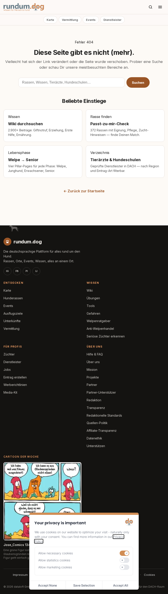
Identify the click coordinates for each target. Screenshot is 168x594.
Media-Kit (10, 392)
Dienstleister (112, 19)
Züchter (9, 354)
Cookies (149, 574)
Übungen (93, 298)
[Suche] (150, 7)
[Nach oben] (157, 585)
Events (91, 19)
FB (17, 271)
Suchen (138, 82)
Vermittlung (70, 19)
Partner (92, 385)
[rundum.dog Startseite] (24, 7)
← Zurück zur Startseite (84, 191)
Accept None (47, 585)
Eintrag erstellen (15, 377)
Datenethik (94, 438)
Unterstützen (96, 446)
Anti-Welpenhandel (100, 328)
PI (27, 271)
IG (7, 271)
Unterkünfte (12, 321)
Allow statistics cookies (54, 560)
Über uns (93, 362)
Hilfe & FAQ (95, 354)
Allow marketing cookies (55, 567)
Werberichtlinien (15, 385)
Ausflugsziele (13, 313)
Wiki (90, 290)
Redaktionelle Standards (104, 415)
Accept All (120, 585)
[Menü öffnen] (160, 7)
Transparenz (96, 408)
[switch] (124, 553)
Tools (91, 306)
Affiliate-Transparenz (102, 430)
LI (36, 271)
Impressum (20, 574)
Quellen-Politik (97, 423)
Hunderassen (13, 298)
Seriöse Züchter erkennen (106, 336)
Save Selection (84, 585)
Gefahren (93, 313)
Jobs (7, 369)
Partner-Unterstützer (101, 392)
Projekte (93, 377)
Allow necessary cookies (55, 553)
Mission (92, 369)
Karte (50, 19)
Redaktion (94, 400)
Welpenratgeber (98, 321)
